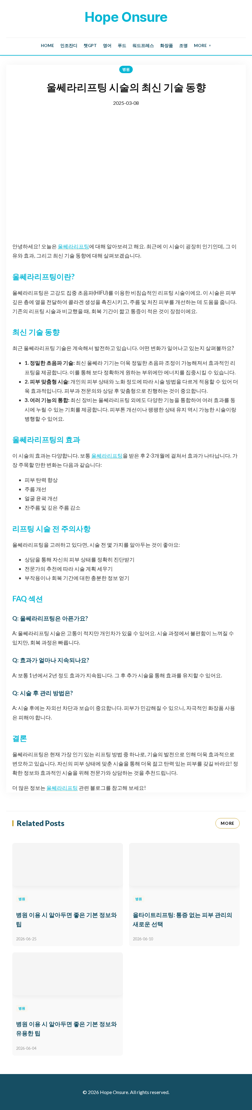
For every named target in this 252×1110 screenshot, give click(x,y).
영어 (107, 45)
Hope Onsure (126, 17)
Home (47, 45)
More (202, 45)
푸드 (122, 45)
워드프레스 (143, 45)
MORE (227, 823)
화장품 (166, 45)
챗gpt (90, 45)
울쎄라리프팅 (73, 246)
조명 (183, 45)
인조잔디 (68, 45)
